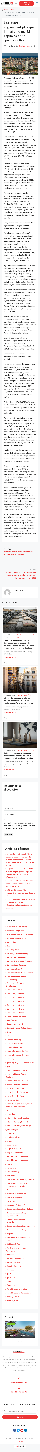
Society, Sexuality (14, 1266)
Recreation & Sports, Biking (18, 1205)
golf (8, 1066)
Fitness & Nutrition (14, 1047)
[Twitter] (18, 1430)
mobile (9, 1164)
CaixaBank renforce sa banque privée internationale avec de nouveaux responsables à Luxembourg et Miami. (19, 755)
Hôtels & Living (13, 1100)
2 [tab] (23, 1342)
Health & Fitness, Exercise (17, 1070)
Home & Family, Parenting (17, 1096)
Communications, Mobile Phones (20, 973)
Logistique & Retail (14, 1148)
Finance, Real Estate (15, 1043)
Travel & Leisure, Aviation (17, 1289)
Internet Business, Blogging (18, 1118)
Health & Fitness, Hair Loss (17, 1080)
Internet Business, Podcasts (17, 1122)
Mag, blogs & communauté (17, 1156)
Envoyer (20, 1417)
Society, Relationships (15, 1258)
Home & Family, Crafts (16, 1088)
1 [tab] (19, 1342)
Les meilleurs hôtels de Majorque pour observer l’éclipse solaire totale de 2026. (19, 884)
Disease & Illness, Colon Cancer (19, 1028)
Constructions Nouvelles (16, 1016)
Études (30, 695)
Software (10, 1270)
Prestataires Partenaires (16, 1193)
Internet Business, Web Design (19, 1125)
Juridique (10, 1133)
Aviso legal (20, 1441)
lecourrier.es (12, 1145)
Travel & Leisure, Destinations (19, 1293)
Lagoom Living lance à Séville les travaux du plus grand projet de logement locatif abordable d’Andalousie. (19, 872)
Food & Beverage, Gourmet (18, 1055)
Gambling (10, 1059)
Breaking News (15, 10)
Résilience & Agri (30, 636)
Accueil (6, 10)
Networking (11, 1168)
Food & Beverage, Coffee (17, 1051)
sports (9, 1273)
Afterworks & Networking (17, 926)
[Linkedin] (25, 1430)
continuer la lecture (10, 657)
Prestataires (11, 1190)
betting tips (11, 942)
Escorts (9, 1032)
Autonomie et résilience (16, 938)
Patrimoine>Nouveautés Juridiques (21, 1179)
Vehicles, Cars (12, 1300)
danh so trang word (15, 1024)
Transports (11, 1285)
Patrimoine (31, 750)
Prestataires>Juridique (15, 1197)
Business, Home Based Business (19, 961)
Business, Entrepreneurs (16, 957)
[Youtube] (21, 1430)
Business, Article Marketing (17, 953)
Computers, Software (15, 993)
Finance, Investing (14, 1039)
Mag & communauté (15, 1152)
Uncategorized (13, 1296)
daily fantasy (12, 1020)
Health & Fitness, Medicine (17, 1084)
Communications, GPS (16, 969)
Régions (10, 1233)
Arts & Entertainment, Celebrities (20, 934)
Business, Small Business (16, 965)
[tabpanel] (20, 1329)
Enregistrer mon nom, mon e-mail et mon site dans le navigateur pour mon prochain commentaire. (19, 826)
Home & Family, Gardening (17, 1092)
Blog (8, 946)
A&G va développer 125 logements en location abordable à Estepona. (20, 893)
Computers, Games (14, 990)
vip (8, 1304)
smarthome (11, 1254)
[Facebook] (14, 1430)
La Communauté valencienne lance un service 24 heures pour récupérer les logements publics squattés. (20, 903)
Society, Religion (13, 1262)
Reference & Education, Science (20, 1230)
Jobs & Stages (12, 1129)
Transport (10, 1281)
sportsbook (11, 1277)
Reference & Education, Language (21, 1226)
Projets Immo (12, 1201)
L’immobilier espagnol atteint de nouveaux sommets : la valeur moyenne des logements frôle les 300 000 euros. (20, 701)
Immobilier (11, 1114)
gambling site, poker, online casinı (20, 1062)
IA (7, 1110)
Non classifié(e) (13, 1171)
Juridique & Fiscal (14, 1137)
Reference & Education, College (20, 1209)
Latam (9, 1141)
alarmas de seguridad (15, 930)
